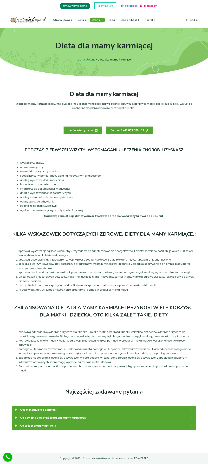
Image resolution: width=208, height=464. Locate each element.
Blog (112, 20)
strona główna (86, 59)
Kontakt (150, 20)
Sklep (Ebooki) (130, 20)
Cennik (82, 20)
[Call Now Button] (7, 457)
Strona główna (62, 20)
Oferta (96, 20)
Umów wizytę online (75, 5)
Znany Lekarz (105, 6)
